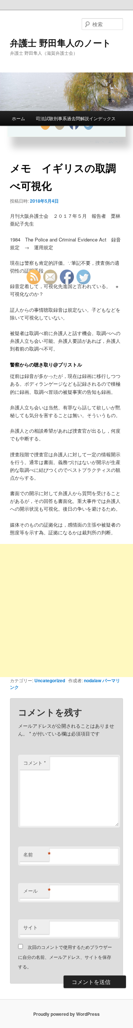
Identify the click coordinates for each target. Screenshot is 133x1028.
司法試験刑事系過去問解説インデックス (76, 118)
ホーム (18, 118)
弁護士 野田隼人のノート (60, 42)
